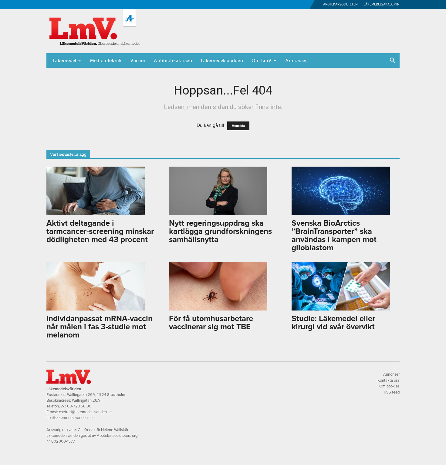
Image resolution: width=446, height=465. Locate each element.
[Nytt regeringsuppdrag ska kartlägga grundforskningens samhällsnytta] (223, 191)
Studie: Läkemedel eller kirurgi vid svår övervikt (333, 322)
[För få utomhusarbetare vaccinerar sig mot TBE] (223, 286)
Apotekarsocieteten (340, 4)
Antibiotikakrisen (173, 60)
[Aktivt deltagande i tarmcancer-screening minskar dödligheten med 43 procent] (100, 191)
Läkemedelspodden (222, 60)
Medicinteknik (106, 60)
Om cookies (389, 386)
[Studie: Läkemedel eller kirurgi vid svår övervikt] (346, 286)
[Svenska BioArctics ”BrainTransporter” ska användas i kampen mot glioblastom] (346, 191)
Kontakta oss (388, 380)
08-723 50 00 (79, 406)
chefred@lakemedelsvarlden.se (85, 412)
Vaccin (137, 60)
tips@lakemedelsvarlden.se (69, 417)
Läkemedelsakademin (381, 4)
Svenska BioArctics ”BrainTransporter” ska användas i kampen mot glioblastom (334, 235)
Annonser (296, 60)
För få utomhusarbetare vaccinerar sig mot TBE (211, 322)
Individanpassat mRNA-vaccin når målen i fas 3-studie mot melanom (99, 327)
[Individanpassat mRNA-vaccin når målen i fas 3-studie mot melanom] (100, 286)
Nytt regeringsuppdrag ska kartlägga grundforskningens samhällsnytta (220, 231)
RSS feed (392, 392)
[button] (392, 61)
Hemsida (238, 126)
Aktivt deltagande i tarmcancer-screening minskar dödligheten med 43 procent (100, 231)
